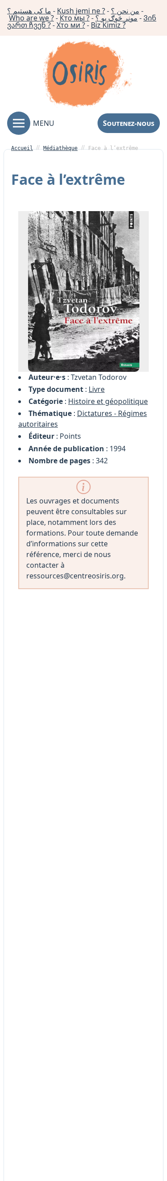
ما (29, 11)
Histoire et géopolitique (108, 401)
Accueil (22, 148)
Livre (97, 389)
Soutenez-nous (129, 123)
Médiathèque (60, 148)
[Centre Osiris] (87, 75)
